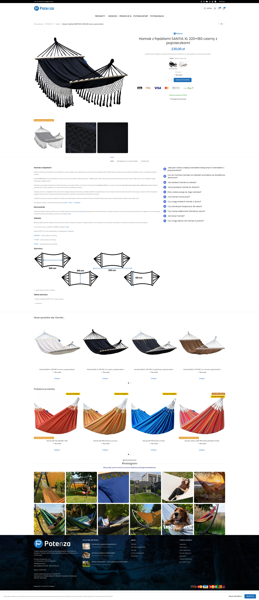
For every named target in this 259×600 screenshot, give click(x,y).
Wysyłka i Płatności (185, 553)
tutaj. (67, 227)
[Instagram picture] (49, 487)
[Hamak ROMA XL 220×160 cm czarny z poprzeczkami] (105, 344)
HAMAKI (133, 544)
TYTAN (36, 240)
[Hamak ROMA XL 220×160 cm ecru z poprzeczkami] (57, 344)
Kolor (172, 58)
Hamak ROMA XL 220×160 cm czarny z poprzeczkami (105, 369)
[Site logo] (44, 8)
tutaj (81, 211)
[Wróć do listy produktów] (221, 24)
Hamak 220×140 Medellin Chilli (57, 441)
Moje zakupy (183, 547)
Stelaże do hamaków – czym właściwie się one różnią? (110, 562)
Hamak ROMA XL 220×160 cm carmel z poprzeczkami (202, 369)
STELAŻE (133, 550)
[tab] (112, 160)
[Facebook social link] (201, 1)
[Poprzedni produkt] (219, 24)
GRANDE (37, 235)
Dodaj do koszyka (182, 80)
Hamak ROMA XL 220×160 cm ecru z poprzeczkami (57, 369)
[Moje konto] (215, 8)
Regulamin (183, 556)
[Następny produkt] (224, 24)
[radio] (173, 64)
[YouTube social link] (206, 1)
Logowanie (183, 544)
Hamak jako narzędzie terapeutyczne (104, 544)
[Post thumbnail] (86, 546)
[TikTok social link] (212, 1)
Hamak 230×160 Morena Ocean (154, 441)
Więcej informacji (235, 596)
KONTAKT (222, 1)
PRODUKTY (49, 24)
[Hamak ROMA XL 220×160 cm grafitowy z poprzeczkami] (154, 344)
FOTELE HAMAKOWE (137, 553)
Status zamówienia (185, 550)
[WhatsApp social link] (209, 1)
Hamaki (57, 24)
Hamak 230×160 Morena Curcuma (105, 441)
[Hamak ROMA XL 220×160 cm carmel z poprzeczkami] (202, 344)
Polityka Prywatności (186, 559)
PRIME (36, 244)
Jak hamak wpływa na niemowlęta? (103, 553)
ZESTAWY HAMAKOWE (138, 547)
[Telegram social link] (215, 1)
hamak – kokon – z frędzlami (71, 202)
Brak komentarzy (106, 547)
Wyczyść (178, 72)
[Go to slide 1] (128, 383)
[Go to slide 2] (130, 383)
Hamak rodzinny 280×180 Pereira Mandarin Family (202, 441)
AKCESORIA (134, 556)
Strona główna (38, 24)
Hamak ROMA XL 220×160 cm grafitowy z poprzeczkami (153, 369)
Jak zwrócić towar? (185, 562)
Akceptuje (250, 596)
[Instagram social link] (203, 1)
